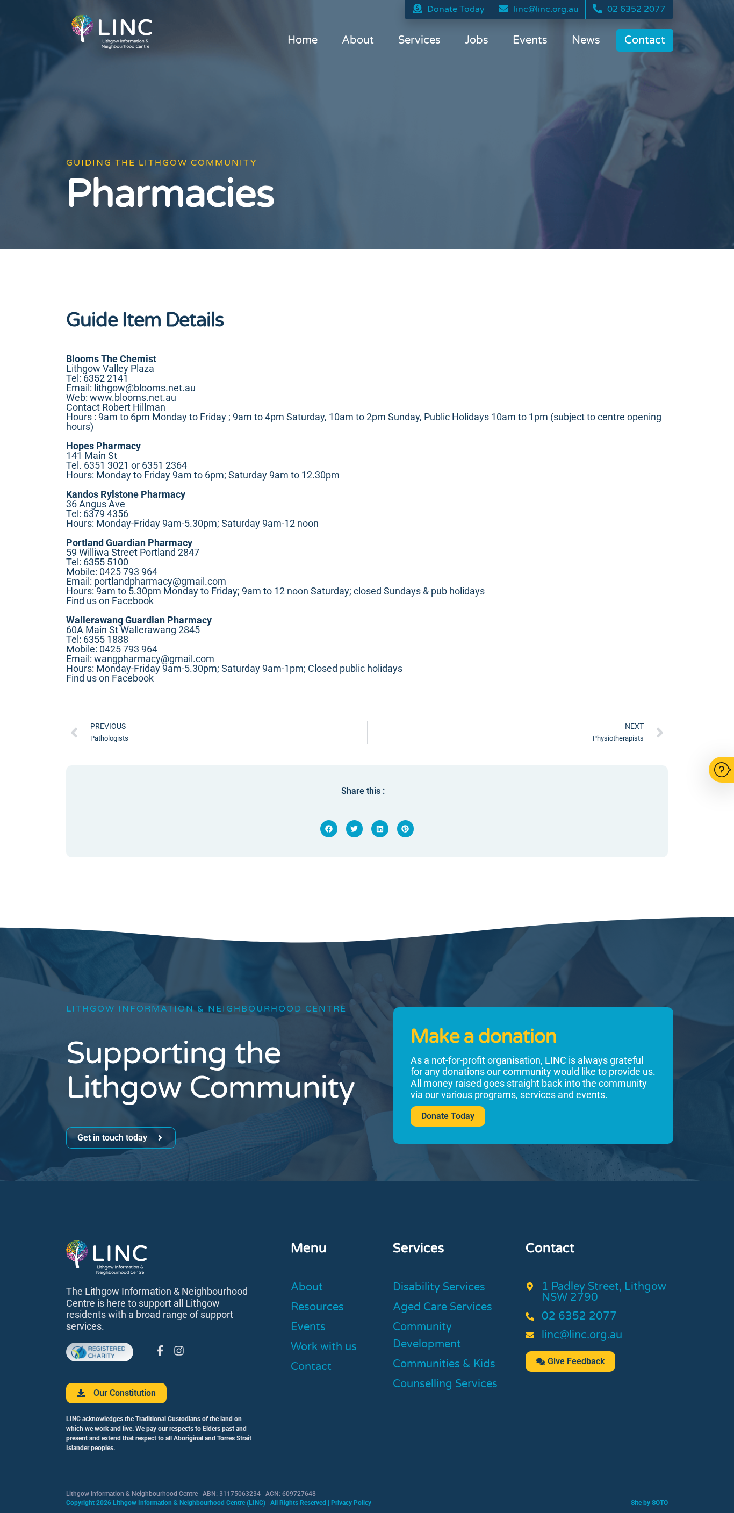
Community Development (427, 1336)
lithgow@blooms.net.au (145, 387)
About (358, 40)
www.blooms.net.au (133, 397)
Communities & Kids (444, 1364)
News (586, 40)
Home (302, 40)
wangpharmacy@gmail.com (154, 658)
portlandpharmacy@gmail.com (160, 581)
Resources (317, 1307)
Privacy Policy (351, 1503)
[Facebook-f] (160, 1350)
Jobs (476, 40)
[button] (328, 828)
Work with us (324, 1346)
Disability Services (439, 1287)
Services (419, 40)
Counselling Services (445, 1384)
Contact (644, 40)
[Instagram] (179, 1350)
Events (530, 40)
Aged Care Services (442, 1307)
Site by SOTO (649, 1503)
